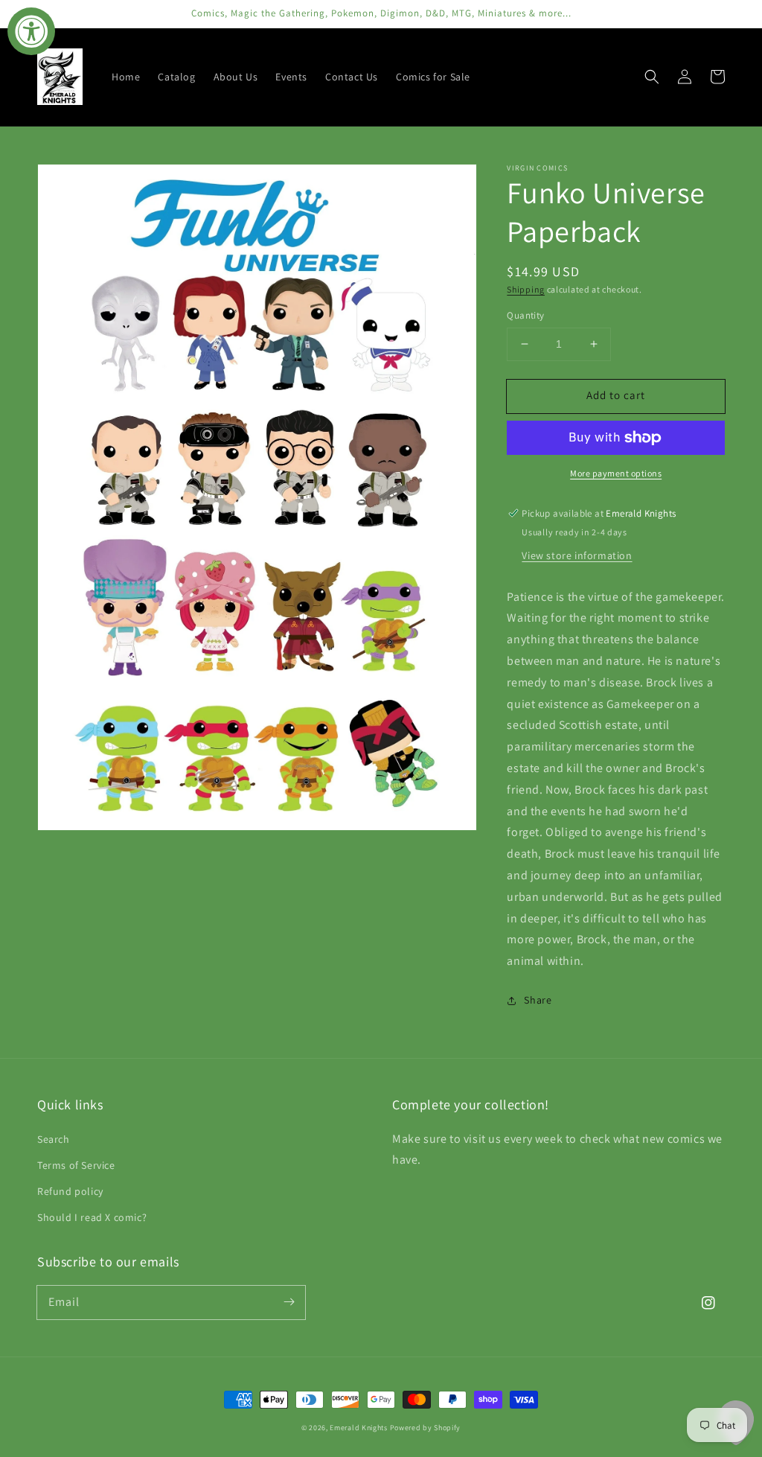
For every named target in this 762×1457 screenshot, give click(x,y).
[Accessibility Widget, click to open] (31, 31)
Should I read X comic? (92, 1217)
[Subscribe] (288, 1302)
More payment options (616, 473)
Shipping (526, 289)
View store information (577, 555)
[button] (651, 76)
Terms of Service (76, 1165)
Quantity (525, 315)
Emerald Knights (359, 1427)
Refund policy (70, 1191)
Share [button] (537, 1000)
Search (53, 1139)
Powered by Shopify (425, 1427)
